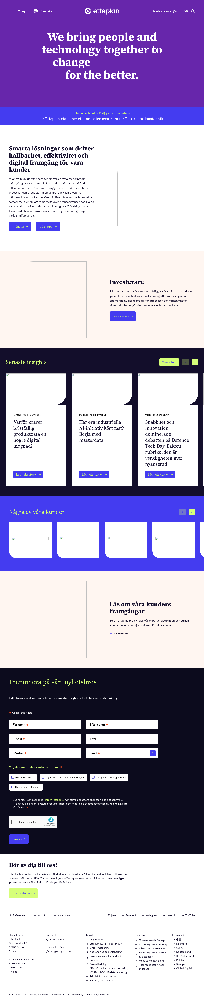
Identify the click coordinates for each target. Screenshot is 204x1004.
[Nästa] (195, 362)
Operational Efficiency (27, 787)
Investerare (123, 317)
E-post (17, 739)
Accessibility (58, 994)
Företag (18, 753)
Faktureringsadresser (98, 994)
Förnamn (19, 725)
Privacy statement (39, 994)
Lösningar (47, 227)
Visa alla (168, 362)
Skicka (17, 839)
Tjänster (19, 227)
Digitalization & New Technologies (65, 777)
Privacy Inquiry (75, 994)
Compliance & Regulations (111, 777)
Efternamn (97, 725)
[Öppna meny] (13, 11)
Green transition (24, 777)
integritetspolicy (54, 799)
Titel (93, 739)
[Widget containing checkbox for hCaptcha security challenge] (33, 822)
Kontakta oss (22, 893)
